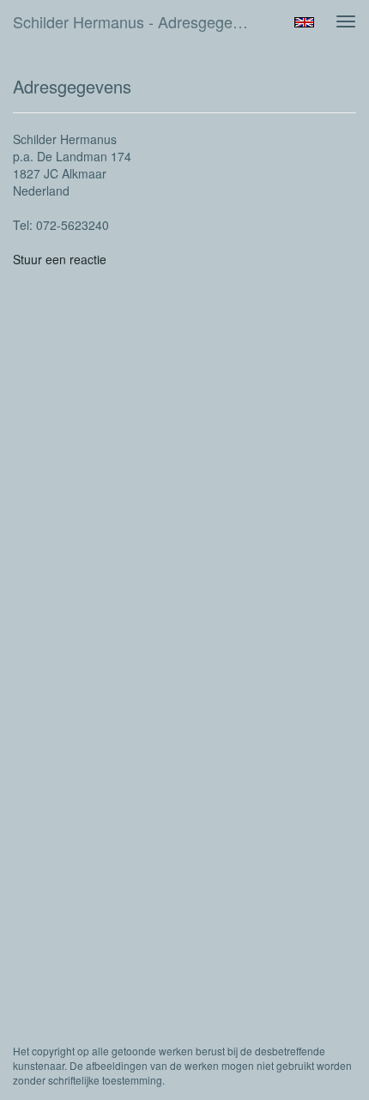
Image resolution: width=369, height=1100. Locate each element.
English (304, 22)
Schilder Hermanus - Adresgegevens (139, 21)
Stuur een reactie (59, 259)
